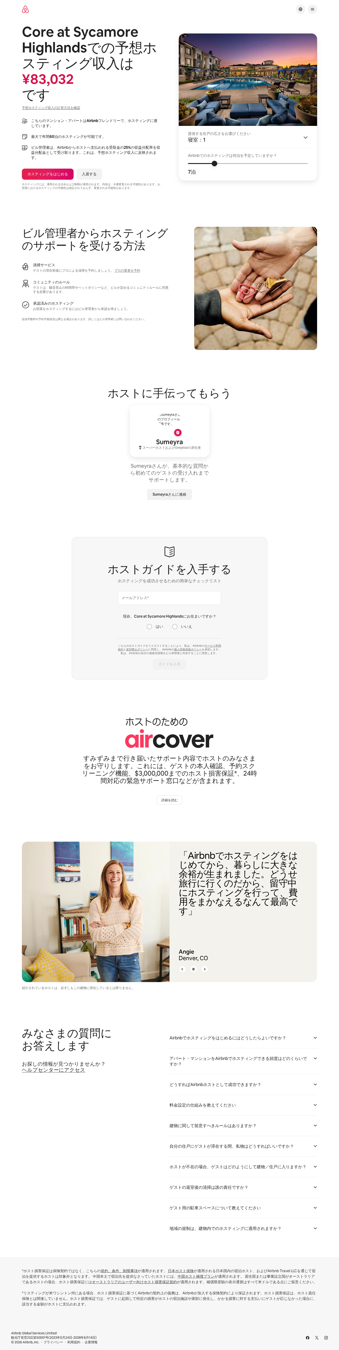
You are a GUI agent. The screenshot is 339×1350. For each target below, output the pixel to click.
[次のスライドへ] (204, 969)
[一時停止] (193, 969)
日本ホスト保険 (181, 1270)
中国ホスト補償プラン (196, 1276)
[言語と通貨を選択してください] (300, 9)
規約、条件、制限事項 (119, 1270)
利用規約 (73, 1342)
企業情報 (91, 1342)
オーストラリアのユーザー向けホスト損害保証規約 (134, 1282)
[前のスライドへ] (182, 969)
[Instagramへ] (326, 1338)
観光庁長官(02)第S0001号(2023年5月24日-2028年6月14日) (54, 1335)
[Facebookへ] (307, 1338)
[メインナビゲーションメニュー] (312, 9)
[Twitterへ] (317, 1338)
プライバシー (53, 1342)
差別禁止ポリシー (137, 649)
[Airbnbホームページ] (25, 9)
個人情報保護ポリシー (188, 649)
